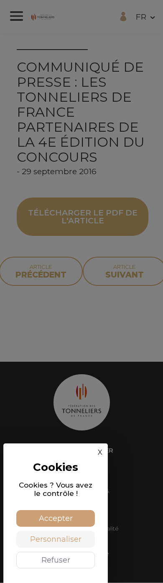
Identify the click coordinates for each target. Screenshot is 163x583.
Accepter (56, 518)
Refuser (55, 560)
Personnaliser (56, 539)
